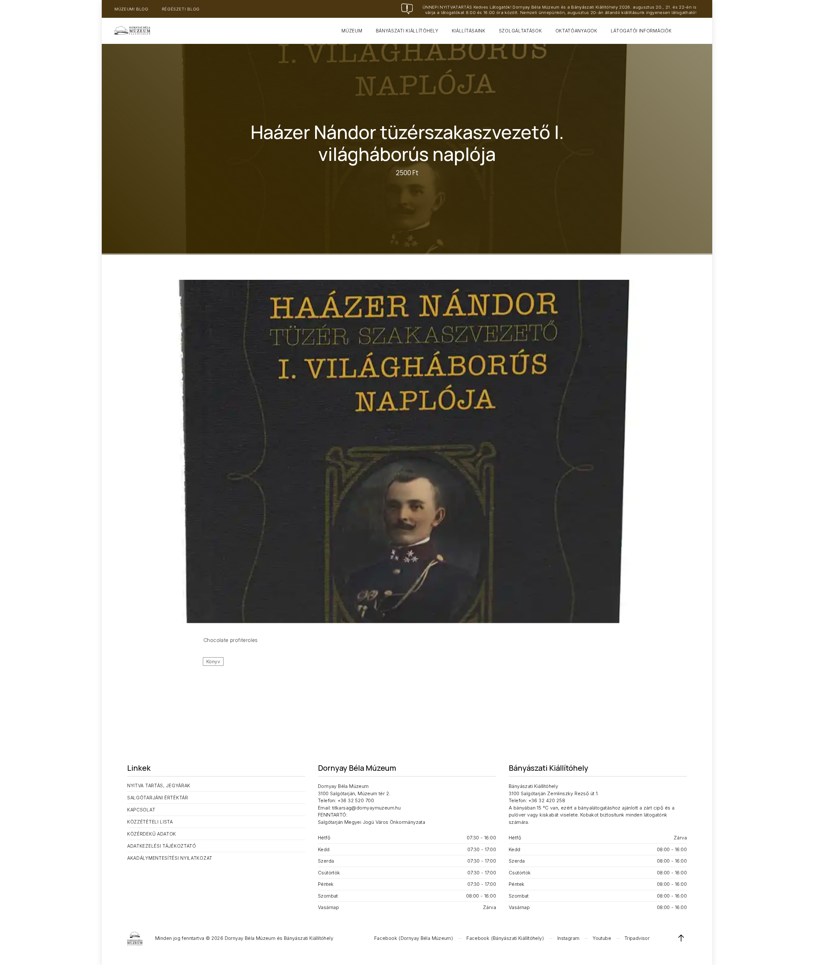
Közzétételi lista (150, 821)
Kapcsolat (141, 809)
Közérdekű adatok (151, 834)
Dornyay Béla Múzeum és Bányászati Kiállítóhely (279, 938)
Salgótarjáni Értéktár (157, 797)
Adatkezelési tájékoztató (161, 846)
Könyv (213, 661)
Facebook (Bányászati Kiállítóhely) (505, 938)
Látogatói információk (641, 30)
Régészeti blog (181, 8)
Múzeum (351, 30)
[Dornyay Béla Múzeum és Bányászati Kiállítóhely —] (132, 31)
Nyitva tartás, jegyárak (158, 785)
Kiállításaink (469, 30)
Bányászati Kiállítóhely (407, 30)
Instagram (568, 938)
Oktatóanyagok (576, 30)
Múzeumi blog (131, 8)
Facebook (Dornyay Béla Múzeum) (413, 938)
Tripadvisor (637, 938)
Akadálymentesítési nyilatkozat (169, 858)
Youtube (602, 938)
